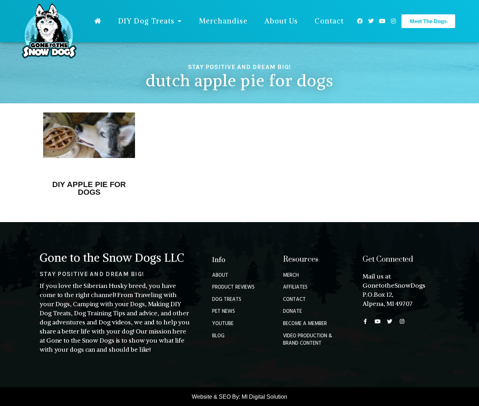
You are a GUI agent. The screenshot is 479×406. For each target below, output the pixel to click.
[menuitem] (98, 21)
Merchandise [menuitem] (223, 21)
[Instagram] (393, 21)
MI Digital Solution (264, 397)
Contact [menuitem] (329, 21)
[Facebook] (359, 21)
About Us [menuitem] (281, 21)
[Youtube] (382, 21)
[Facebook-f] (365, 321)
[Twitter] (371, 21)
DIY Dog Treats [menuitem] (146, 21)
